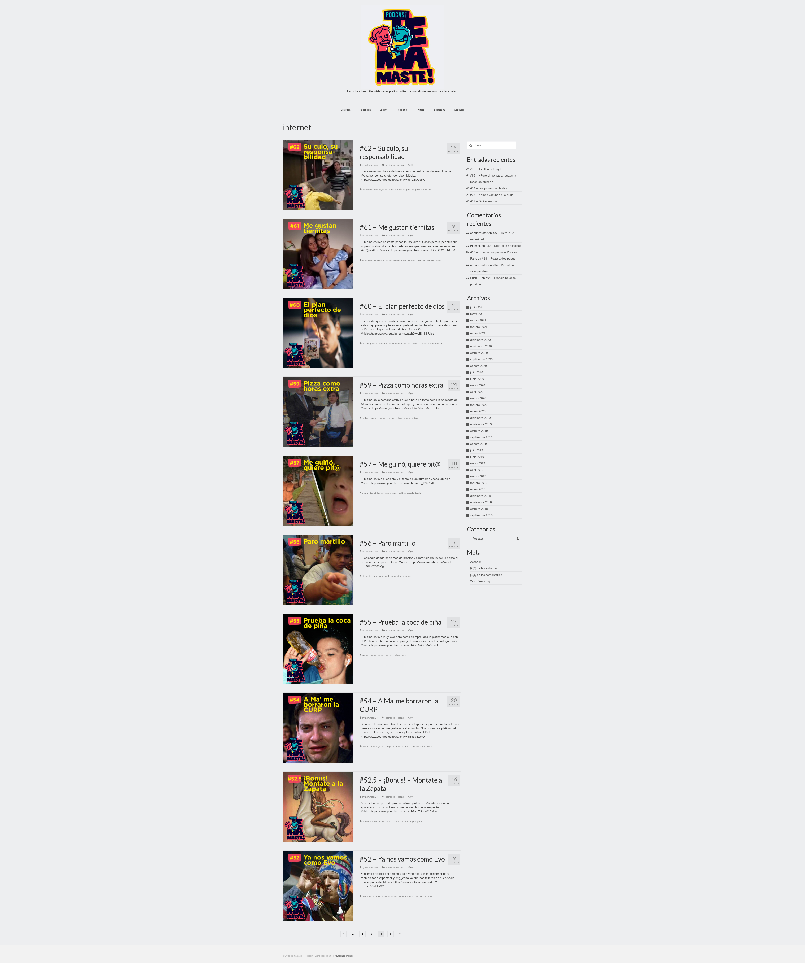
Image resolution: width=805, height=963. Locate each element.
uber (430, 189)
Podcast (400, 165)
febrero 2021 (478, 326)
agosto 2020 (478, 365)
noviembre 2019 (481, 424)
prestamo (406, 576)
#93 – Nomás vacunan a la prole (491, 194)
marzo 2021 (478, 320)
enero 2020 (478, 411)
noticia (410, 896)
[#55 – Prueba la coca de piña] (318, 648)
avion (364, 493)
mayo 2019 (477, 463)
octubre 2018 (479, 508)
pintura (389, 821)
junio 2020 (477, 378)
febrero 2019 (478, 482)
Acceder (475, 561)
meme (381, 655)
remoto (407, 418)
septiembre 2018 (481, 515)
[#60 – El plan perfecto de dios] (318, 332)
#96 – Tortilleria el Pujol (485, 169)
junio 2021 (477, 307)
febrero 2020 (478, 404)
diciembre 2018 (480, 495)
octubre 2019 (479, 430)
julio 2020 (476, 372)
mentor (398, 343)
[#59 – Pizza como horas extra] (318, 411)
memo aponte (399, 260)
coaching (366, 343)
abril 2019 (476, 469)
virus (404, 655)
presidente (412, 493)
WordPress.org (480, 581)
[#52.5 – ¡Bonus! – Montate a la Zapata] (318, 806)
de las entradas (483, 568)
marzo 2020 (478, 398)
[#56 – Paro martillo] (318, 569)
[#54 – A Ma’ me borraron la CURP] (318, 727)
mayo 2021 (477, 313)
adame (365, 821)
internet (377, 189)
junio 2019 (477, 456)
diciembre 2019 (480, 417)
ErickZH (475, 277)
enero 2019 (478, 489)
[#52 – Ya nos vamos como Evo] (318, 885)
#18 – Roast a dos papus (498, 258)
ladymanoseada (390, 189)
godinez (366, 418)
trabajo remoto (435, 343)
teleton (405, 821)
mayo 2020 (477, 385)
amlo (364, 260)
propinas (428, 896)
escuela (366, 746)
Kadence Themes (344, 956)
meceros (402, 896)
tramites (428, 746)
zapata (418, 821)
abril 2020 (476, 391)
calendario (367, 896)
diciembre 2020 (480, 339)
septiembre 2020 (481, 359)
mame (402, 189)
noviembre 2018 (481, 502)
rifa (419, 493)
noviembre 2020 (481, 346)
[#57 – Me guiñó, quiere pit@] (318, 490)
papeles (390, 746)
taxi (425, 189)
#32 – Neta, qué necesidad (504, 245)
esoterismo (367, 189)
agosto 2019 (478, 443)
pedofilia (412, 260)
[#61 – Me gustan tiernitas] (318, 253)
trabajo (423, 343)
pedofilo (421, 260)
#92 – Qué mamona (483, 201)
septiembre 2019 (481, 437)
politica (418, 189)
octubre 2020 (479, 352)
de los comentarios (486, 574)
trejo (412, 821)
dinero (375, 343)
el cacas (372, 260)
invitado (386, 896)
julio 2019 (476, 450)
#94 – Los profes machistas (488, 188)
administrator (371, 165)
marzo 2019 (478, 476)
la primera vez (384, 493)
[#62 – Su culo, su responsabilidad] (318, 174)
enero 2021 (478, 333)
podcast (410, 189)
